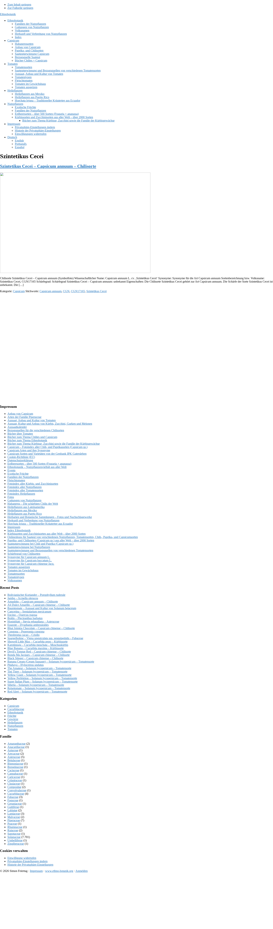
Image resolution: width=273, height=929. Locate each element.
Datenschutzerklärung (20, 460)
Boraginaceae (15, 767)
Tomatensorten (16, 573)
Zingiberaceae (15, 843)
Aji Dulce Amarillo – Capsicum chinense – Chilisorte (38, 604)
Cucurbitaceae (15, 709)
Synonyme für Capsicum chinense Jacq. (30, 563)
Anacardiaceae (16, 747)
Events (11, 470)
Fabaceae (12, 797)
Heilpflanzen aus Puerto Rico (24, 513)
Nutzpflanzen (15, 725)
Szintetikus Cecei (96, 291)
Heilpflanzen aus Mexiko (22, 510)
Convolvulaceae (16, 790)
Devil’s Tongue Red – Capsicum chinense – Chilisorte (39, 651)
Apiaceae (12, 750)
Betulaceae (13, 760)
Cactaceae (13, 770)
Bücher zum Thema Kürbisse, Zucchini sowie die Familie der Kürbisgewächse (53, 443)
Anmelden (81, 870)
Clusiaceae (13, 783)
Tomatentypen (15, 577)
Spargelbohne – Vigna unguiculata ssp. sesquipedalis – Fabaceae (45, 638)
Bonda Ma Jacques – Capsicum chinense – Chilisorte (38, 654)
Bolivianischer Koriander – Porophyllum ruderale (36, 594)
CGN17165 (78, 291)
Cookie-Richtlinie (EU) (21, 457)
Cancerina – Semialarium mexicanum (29, 611)
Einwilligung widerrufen (21, 858)
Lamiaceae (13, 813)
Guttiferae (13, 807)
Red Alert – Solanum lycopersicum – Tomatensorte (37, 691)
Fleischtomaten (16, 480)
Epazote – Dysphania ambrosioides (28, 624)
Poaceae (12, 823)
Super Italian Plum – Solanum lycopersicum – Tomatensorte (42, 681)
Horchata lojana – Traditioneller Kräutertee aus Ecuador (40, 523)
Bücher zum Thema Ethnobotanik (27, 440)
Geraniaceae (14, 803)
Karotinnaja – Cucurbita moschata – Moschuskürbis (37, 644)
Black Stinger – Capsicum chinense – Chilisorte (35, 658)
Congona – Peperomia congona (25, 631)
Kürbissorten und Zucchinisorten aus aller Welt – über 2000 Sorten (46, 533)
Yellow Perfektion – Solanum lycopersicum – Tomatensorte (42, 678)
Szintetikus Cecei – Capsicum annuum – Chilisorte (48, 166)
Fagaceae (12, 800)
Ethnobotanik (8, 14)
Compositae (14, 787)
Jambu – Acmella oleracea (22, 598)
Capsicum (19, 291)
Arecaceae (13, 753)
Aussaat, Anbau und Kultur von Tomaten (31, 420)
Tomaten (12, 729)
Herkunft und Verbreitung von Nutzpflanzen (33, 520)
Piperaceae (13, 820)
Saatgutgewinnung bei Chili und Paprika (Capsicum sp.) (40, 543)
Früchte (11, 715)
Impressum (13, 527)
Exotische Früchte (18, 473)
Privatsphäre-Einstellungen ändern (27, 861)
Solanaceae (14, 837)
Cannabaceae (15, 773)
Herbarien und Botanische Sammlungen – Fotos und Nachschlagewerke (49, 517)
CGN (66, 291)
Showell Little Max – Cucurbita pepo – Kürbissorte (37, 641)
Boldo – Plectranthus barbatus (25, 618)
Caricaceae (13, 777)
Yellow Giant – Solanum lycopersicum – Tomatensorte (39, 674)
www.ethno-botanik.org (59, 870)
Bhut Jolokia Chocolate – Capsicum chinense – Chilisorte (41, 628)
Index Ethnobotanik (19, 530)
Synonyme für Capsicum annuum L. (28, 557)
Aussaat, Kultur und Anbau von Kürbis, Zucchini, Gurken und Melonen (49, 423)
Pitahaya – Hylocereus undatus (25, 664)
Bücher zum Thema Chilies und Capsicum (32, 437)
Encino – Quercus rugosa (22, 614)
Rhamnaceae (14, 827)
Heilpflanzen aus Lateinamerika (26, 507)
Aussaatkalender (17, 427)
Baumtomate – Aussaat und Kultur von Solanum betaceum (41, 608)
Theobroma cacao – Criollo (23, 634)
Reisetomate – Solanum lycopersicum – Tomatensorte (38, 688)
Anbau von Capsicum (20, 413)
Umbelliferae (15, 840)
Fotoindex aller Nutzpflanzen (24, 487)
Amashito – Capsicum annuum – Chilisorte (32, 601)
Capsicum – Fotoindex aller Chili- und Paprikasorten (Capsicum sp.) (47, 447)
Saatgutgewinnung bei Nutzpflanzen (28, 547)
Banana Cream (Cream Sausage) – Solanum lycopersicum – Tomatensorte (50, 661)
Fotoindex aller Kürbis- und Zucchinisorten (32, 483)
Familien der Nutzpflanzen (23, 477)
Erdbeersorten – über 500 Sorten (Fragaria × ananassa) (39, 463)
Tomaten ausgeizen (18, 567)
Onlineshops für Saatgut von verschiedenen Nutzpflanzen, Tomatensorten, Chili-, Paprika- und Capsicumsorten (72, 537)
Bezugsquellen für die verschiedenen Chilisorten (35, 430)
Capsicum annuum (50, 291)
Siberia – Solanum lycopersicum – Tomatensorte (35, 684)
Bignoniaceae (15, 763)
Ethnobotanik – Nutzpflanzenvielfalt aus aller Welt (36, 467)
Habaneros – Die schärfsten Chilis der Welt (32, 503)
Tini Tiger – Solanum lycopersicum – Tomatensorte (37, 671)
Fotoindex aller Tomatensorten (25, 490)
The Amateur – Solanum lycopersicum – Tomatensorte (39, 668)
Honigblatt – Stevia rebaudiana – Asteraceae (33, 621)
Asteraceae (13, 757)
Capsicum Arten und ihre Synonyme (28, 450)
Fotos (10, 497)
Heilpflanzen (14, 722)
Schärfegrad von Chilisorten (23, 553)
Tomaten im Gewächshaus (22, 570)
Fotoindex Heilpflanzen (21, 493)
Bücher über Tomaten (20, 433)
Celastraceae (14, 780)
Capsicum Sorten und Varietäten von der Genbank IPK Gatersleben (47, 453)
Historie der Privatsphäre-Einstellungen (30, 864)
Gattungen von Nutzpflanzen (24, 500)
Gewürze (12, 719)
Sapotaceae (14, 833)
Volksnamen (14, 580)
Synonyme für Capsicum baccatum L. (29, 560)
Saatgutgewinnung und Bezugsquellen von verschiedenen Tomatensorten (50, 550)
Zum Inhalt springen (19, 4)
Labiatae (12, 810)
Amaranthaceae (16, 743)
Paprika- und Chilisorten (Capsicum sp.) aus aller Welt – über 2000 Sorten (50, 540)
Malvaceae (13, 817)
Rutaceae (12, 830)
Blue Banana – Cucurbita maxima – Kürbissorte (35, 648)
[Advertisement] (111, 322)
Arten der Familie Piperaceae (24, 417)
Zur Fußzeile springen (20, 7)
